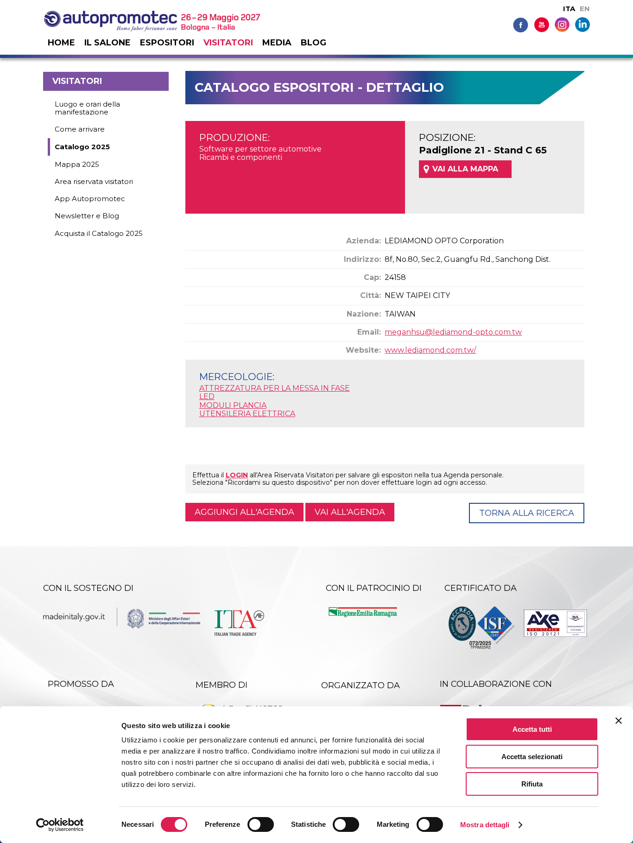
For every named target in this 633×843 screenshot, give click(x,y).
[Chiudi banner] (618, 720)
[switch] (260, 824)
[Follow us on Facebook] (520, 24)
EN (585, 8)
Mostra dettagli (485, 825)
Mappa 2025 (77, 164)
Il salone (107, 43)
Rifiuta (532, 784)
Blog (313, 43)
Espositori (167, 43)
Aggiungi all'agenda (244, 512)
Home (61, 43)
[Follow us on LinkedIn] (582, 23)
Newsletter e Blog (87, 215)
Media (276, 43)
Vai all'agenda (350, 512)
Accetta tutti (532, 729)
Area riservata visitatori (94, 181)
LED (207, 396)
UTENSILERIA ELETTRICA (247, 413)
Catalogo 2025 (82, 146)
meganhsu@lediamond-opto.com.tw (453, 332)
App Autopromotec (90, 198)
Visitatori (228, 43)
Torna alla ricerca (526, 513)
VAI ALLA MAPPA (465, 169)
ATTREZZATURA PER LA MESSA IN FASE (274, 388)
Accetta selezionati (532, 757)
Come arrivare (80, 129)
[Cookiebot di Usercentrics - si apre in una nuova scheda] (60, 825)
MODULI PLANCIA (232, 405)
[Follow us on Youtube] (541, 24)
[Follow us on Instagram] (562, 23)
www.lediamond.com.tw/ (430, 350)
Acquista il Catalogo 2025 (99, 233)
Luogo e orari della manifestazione (87, 108)
